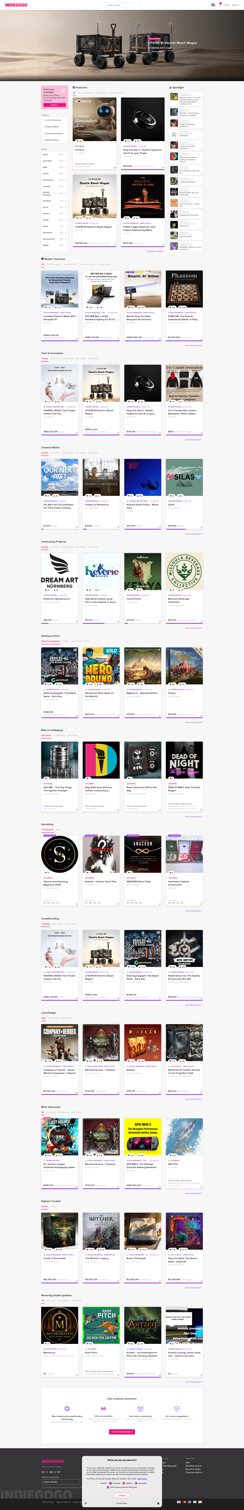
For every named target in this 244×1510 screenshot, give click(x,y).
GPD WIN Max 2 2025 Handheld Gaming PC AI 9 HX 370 (100, 319)
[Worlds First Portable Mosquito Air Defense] (142, 289)
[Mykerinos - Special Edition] (142, 665)
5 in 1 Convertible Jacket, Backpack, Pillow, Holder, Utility (182, 413)
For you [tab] (45, 358)
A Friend (79, 149)
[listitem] (54, 154)
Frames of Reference (97, 504)
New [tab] (58, 829)
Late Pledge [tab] (80, 358)
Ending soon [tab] (93, 358)
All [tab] (74, 93)
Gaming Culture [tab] (116, 93)
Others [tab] (87, 641)
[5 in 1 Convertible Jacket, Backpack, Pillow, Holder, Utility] (184, 383)
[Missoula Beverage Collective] (184, 571)
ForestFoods (134, 598)
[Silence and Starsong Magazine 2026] (59, 854)
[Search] (106, 5)
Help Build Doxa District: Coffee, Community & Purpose (98, 790)
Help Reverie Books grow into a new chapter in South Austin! (101, 602)
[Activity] (220, 5)
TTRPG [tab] (65, 641)
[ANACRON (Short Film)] (142, 854)
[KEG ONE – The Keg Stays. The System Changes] (59, 760)
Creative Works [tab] (101, 93)
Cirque (172, 693)
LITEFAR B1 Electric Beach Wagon (93, 226)
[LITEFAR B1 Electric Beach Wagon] (94, 196)
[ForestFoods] (142, 571)
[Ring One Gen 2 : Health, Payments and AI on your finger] (143, 119)
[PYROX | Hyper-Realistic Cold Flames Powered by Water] (143, 196)
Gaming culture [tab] (104, 264)
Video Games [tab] (76, 641)
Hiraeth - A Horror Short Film (100, 881)
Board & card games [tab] (51, 641)
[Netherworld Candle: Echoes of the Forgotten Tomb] (184, 1042)
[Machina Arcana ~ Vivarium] (101, 1042)
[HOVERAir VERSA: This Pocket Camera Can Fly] (59, 383)
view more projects (155, 251)
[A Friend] (94, 119)
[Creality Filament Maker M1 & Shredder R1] (59, 289)
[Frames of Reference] (101, 477)
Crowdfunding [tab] (67, 358)
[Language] (213, 5)
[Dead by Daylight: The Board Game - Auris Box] (59, 665)
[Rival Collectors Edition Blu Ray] (142, 760)
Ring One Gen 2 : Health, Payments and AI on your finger (140, 413)
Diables (131, 1069)
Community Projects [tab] (87, 264)
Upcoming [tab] (54, 358)
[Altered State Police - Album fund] (142, 477)
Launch (54, 105)
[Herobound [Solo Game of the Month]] (101, 665)
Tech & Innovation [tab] (85, 93)
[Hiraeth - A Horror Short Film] (101, 854)
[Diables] (142, 1042)
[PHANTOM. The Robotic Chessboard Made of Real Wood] (184, 289)
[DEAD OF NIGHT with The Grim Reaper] (184, 760)
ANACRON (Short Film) (139, 881)
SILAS (171, 504)
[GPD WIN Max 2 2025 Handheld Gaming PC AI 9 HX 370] (101, 289)
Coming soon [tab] (48, 829)
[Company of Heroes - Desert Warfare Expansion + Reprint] (59, 1042)
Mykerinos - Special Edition (142, 693)
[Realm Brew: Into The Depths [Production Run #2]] (184, 948)
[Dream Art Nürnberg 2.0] (59, 571)
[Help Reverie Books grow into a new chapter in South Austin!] (101, 571)
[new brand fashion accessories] (184, 854)
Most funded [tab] (57, 924)
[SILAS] (184, 477)
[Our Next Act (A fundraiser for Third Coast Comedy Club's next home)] (59, 477)
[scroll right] (163, 93)
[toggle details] (116, 169)
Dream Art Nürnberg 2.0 (56, 598)
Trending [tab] (46, 924)
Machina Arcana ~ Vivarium (100, 1069)
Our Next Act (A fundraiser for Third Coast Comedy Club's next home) (58, 507)
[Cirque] (184, 665)
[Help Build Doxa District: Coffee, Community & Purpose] (101, 760)
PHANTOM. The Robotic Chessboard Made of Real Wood (182, 319)
